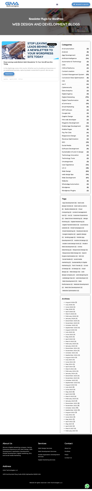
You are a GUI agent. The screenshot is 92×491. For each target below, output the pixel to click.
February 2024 (70, 371)
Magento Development (75, 123)
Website (75, 181)
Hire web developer (75, 120)
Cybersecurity (75, 87)
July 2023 (68, 387)
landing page (70, 237)
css (70, 215)
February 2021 (70, 431)
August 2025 (70, 330)
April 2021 (68, 426)
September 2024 (71, 355)
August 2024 (70, 357)
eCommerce (75, 103)
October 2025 (70, 325)
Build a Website (71, 209)
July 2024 (68, 360)
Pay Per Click (75, 132)
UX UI (75, 168)
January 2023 (70, 401)
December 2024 (71, 348)
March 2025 (69, 341)
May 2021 (68, 424)
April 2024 (69, 366)
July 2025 (68, 332)
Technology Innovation (75, 155)
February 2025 (70, 343)
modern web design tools (71, 243)
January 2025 (70, 346)
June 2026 (69, 307)
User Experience (75, 165)
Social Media (75, 145)
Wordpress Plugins (75, 190)
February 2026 (70, 316)
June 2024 (69, 362)
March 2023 (69, 396)
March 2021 (69, 428)
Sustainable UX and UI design (75, 152)
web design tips (75, 174)
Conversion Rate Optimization (75, 78)
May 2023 (68, 392)
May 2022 (68, 419)
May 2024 (68, 364)
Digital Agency (75, 94)
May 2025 (68, 337)
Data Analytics (75, 91)
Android (75, 52)
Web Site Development (73, 287)
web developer (82, 278)
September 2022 (71, 410)
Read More (9, 74)
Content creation (75, 71)
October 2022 (70, 408)
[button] (57, 4)
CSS (75, 81)
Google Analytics (68, 234)
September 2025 (71, 327)
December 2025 (71, 321)
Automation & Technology (75, 62)
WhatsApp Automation (75, 184)
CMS (75, 65)
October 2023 (70, 380)
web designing (82, 275)
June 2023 (69, 389)
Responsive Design (75, 136)
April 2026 (69, 311)
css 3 (75, 84)
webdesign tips (68, 278)
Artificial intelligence (75, 58)
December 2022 (71, 403)
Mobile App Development (75, 126)
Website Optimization (70, 290)
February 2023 (70, 398)
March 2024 (69, 369)
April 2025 (69, 339)
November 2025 (71, 323)
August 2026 (70, 302)
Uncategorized (75, 161)
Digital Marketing (75, 97)
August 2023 (70, 385)
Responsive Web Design (71, 253)
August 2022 (70, 412)
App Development (75, 55)
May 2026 (68, 309)
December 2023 (71, 376)
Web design (75, 272)
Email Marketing (75, 107)
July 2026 (68, 305)
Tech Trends (77, 265)
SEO (75, 142)
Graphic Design (75, 116)
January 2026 (70, 318)
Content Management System (75, 74)
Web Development (75, 178)
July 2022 (68, 415)
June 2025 (69, 334)
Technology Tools (75, 158)
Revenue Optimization (75, 139)
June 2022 (69, 417)
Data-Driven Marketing (73, 218)
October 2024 (70, 353)
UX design (76, 268)
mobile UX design (81, 240)
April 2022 (69, 421)
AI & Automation (75, 49)
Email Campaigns (77, 228)
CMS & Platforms (75, 68)
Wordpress (75, 187)
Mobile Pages (75, 129)
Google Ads (75, 113)
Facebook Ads (82, 231)
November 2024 (71, 350)
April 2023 (69, 394)
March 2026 (69, 314)
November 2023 (71, 378)
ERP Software (75, 110)
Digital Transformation (75, 100)
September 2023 (71, 382)
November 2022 (71, 405)
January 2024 (70, 373)
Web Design (75, 171)
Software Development (75, 149)
